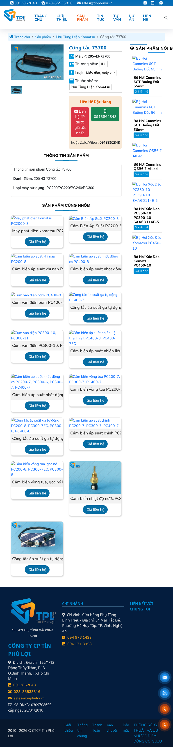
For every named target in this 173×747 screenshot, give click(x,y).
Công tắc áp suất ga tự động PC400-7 (95, 307)
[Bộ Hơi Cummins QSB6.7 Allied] (147, 150)
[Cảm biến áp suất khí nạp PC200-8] (37, 258)
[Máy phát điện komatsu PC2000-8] (37, 220)
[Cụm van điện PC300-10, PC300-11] (37, 335)
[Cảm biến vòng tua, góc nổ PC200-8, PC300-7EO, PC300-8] (37, 469)
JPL (103, 64)
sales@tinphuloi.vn (97, 3)
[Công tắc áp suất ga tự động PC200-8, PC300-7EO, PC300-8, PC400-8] (37, 425)
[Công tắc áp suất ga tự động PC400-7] (95, 297)
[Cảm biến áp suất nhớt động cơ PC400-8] (95, 258)
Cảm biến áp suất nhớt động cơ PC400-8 (95, 269)
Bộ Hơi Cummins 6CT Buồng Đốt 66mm (147, 125)
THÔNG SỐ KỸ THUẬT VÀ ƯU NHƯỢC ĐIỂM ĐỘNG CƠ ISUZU (148, 733)
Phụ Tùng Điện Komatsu (75, 37)
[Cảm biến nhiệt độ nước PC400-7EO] (95, 477)
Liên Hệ (147, 18)
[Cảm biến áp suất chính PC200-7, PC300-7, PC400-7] (95, 422)
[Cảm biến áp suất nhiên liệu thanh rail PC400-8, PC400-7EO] (95, 338)
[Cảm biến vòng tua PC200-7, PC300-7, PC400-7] (95, 379)
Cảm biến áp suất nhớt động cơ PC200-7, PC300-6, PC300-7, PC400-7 (37, 394)
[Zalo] (161, 3)
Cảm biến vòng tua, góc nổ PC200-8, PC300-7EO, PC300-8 (37, 482)
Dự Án (131, 18)
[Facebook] (145, 3)
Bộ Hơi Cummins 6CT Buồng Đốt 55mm (147, 82)
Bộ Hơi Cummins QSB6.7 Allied (147, 166)
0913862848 (25, 3)
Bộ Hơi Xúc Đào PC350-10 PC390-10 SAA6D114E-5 (146, 215)
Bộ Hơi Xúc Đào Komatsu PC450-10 (146, 261)
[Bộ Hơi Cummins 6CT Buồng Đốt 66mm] (147, 106)
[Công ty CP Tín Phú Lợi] (14, 15)
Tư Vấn (117, 18)
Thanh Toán (97, 728)
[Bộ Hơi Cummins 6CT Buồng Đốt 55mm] (147, 63)
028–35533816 (59, 3)
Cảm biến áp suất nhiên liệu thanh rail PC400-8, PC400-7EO (95, 351)
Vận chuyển (112, 728)
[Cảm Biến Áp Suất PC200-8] (94, 218)
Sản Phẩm (82, 18)
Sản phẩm (43, 37)
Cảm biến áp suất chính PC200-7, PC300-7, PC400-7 (95, 433)
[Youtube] (153, 3)
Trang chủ (21, 37)
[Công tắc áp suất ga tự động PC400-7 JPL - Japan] (37, 537)
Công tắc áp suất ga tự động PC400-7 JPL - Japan (37, 559)
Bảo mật (126, 728)
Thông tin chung (82, 730)
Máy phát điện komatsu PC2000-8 (37, 231)
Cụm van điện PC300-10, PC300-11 (37, 345)
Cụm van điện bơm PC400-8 (37, 302)
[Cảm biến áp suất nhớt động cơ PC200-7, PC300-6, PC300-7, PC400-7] (37, 381)
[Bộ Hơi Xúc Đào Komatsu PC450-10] (147, 242)
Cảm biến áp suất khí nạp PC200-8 (37, 269)
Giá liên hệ (37, 241)
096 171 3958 (79, 644)
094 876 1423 (79, 637)
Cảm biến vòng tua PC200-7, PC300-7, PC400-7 (95, 389)
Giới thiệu (68, 728)
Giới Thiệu (62, 18)
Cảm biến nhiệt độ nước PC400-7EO (95, 498)
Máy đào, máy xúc (100, 72)
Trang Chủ (40, 18)
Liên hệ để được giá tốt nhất (80, 122)
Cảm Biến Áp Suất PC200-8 (95, 226)
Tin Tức (101, 18)
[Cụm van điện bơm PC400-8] (36, 294)
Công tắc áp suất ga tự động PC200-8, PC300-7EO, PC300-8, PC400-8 (37, 438)
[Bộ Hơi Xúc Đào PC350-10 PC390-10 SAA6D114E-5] (147, 192)
